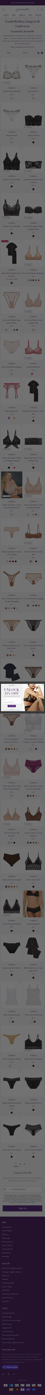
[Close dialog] (43, 685)
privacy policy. (18, 710)
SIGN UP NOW (12, 706)
